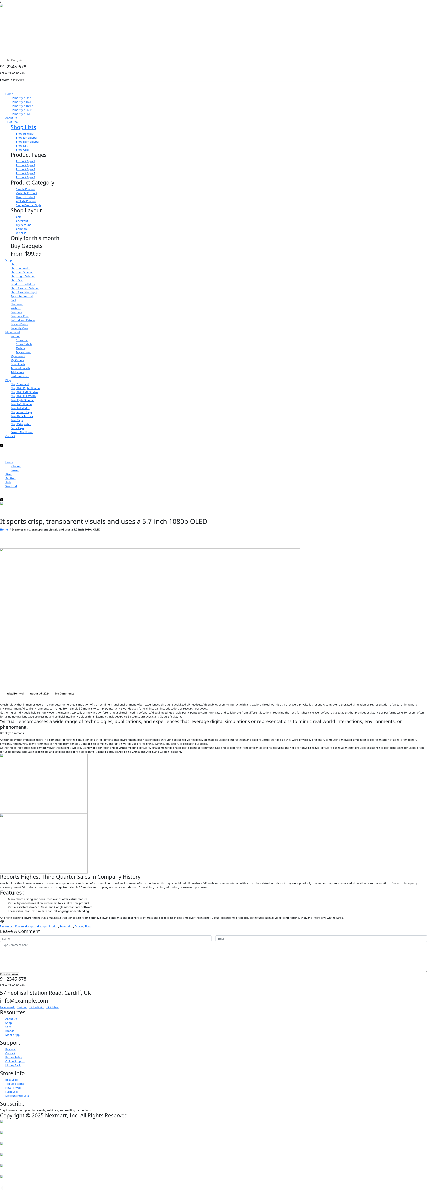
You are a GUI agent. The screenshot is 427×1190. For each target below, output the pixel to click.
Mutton (10, 478)
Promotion (66, 926)
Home (9, 94)
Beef (8, 474)
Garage (42, 926)
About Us (11, 118)
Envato (19, 926)
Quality (79, 926)
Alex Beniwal (15, 693)
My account (12, 332)
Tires (88, 926)
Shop (8, 260)
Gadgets (30, 926)
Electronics (7, 926)
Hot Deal (12, 122)
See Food (11, 486)
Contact (10, 436)
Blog (8, 380)
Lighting (53, 926)
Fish (8, 482)
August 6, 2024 (39, 693)
